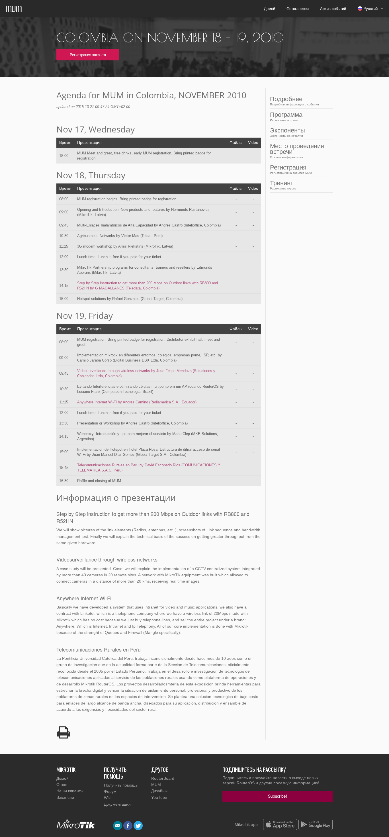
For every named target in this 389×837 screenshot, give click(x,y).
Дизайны (159, 791)
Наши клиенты (69, 791)
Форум (110, 791)
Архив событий (333, 8)
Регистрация (291, 169)
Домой (269, 8)
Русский (370, 8)
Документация (117, 804)
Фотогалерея (297, 8)
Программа (286, 116)
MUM (156, 784)
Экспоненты (287, 132)
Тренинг (283, 184)
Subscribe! (277, 796)
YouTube (159, 797)
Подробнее (294, 100)
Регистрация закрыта (88, 54)
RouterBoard (162, 778)
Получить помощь (121, 785)
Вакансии (65, 797)
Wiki (107, 797)
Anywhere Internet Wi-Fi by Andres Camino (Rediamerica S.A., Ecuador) (136, 402)
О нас (61, 784)
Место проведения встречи (297, 150)
